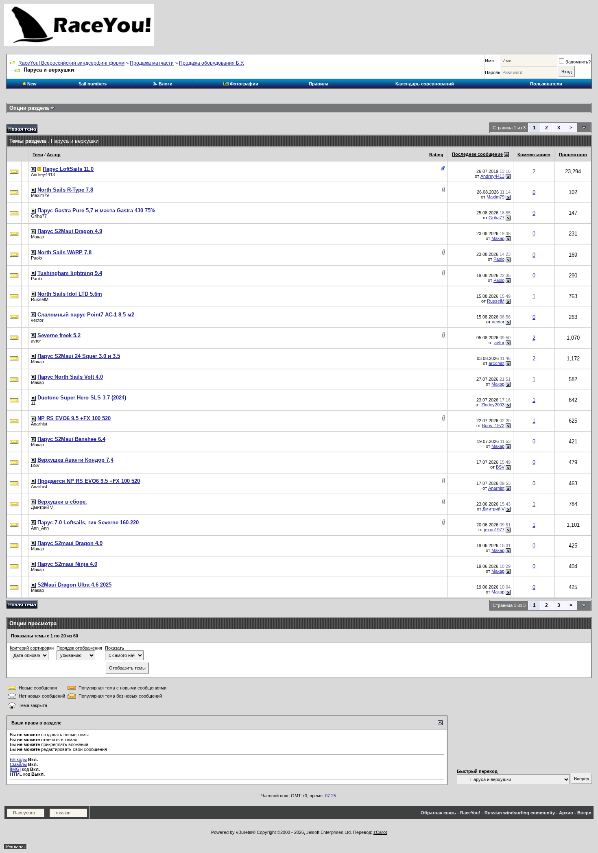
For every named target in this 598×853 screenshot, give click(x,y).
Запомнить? (578, 61)
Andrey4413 (43, 174)
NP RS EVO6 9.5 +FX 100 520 (74, 418)
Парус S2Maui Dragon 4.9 (69, 231)
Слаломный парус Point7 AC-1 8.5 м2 (85, 315)
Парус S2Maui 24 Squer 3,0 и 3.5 (78, 356)
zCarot (380, 832)
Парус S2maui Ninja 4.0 (67, 564)
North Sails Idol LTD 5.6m (69, 294)
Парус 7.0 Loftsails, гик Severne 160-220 (88, 522)
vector (37, 320)
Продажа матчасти (152, 63)
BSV (35, 465)
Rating (436, 154)
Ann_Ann (40, 528)
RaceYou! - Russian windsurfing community (507, 812)
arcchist (496, 363)
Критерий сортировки (32, 648)
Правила (318, 83)
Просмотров (573, 154)
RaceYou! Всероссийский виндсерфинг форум (71, 63)
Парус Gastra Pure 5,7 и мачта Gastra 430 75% (96, 210)
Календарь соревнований (424, 83)
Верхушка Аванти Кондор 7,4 (75, 460)
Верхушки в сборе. (62, 502)
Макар (37, 236)
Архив (566, 812)
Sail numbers (93, 83)
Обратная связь (438, 812)
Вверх (584, 812)
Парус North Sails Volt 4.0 (70, 377)
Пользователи (546, 83)
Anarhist (39, 423)
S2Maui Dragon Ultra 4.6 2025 (74, 585)
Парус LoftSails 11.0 (68, 169)
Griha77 (39, 216)
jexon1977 (494, 529)
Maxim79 (40, 195)
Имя (489, 60)
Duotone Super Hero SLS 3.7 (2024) (81, 398)
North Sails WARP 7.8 (64, 252)
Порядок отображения (79, 648)
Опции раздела (29, 108)
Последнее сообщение (477, 154)
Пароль (492, 72)
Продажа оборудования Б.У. (211, 63)
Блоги (164, 83)
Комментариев (533, 154)
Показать (114, 648)
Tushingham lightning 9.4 (69, 273)
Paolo (36, 257)
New (31, 83)
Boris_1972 (493, 425)
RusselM (39, 299)
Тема (38, 154)
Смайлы (18, 764)
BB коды (18, 759)
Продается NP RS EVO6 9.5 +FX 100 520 (88, 481)
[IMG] (15, 769)
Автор (54, 154)
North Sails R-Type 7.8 (65, 190)
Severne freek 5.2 (59, 335)
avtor (36, 340)
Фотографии (243, 83)
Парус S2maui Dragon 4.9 (70, 543)
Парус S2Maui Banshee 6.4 (71, 439)
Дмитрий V (42, 507)
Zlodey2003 (492, 404)
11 (33, 403)
